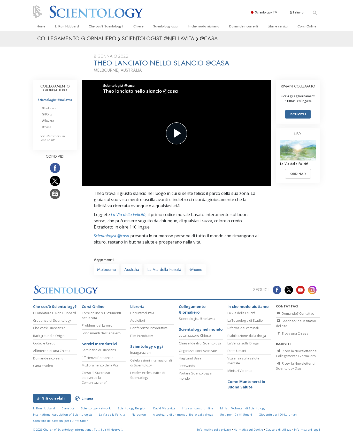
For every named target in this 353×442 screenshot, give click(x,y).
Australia (131, 269)
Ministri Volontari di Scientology (242, 408)
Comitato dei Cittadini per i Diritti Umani (61, 421)
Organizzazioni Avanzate (198, 350)
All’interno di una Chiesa (51, 350)
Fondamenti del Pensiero (101, 333)
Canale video (43, 365)
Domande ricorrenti (243, 26)
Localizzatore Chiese (195, 335)
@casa (46, 126)
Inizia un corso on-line (197, 408)
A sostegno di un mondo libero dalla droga (183, 414)
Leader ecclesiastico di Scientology (147, 375)
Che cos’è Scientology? (106, 26)
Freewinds (187, 365)
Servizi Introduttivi (99, 343)
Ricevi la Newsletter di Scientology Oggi (295, 366)
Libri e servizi (278, 26)
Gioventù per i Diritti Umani (278, 414)
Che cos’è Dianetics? (49, 328)
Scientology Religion (132, 408)
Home (41, 26)
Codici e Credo (44, 343)
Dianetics (68, 408)
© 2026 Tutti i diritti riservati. (78, 429)
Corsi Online (306, 26)
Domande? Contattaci (297, 313)
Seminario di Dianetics (99, 350)
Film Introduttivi (142, 335)
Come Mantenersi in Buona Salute (51, 138)
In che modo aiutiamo (203, 26)
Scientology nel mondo (201, 329)
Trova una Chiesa (294, 333)
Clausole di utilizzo (278, 429)
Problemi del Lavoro (97, 325)
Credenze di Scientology (52, 320)
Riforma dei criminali (243, 328)
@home (195, 269)
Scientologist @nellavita (55, 99)
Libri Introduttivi (142, 313)
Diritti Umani (236, 350)
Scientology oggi (165, 26)
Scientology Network (96, 408)
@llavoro (48, 120)
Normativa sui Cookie (248, 429)
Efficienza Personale (97, 357)
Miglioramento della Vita (100, 365)
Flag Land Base (190, 358)
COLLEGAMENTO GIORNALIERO (55, 88)
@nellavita (49, 108)
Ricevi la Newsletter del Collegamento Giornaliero (296, 353)
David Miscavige (164, 408)
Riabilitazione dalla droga (246, 335)
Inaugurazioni (140, 352)
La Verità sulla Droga (243, 343)
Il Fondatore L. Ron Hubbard (54, 313)
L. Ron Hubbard (67, 26)
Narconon (139, 414)
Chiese (138, 26)
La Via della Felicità (128, 214)
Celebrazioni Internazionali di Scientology (151, 362)
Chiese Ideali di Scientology (200, 343)
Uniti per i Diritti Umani (236, 414)
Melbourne (106, 269)
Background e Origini (49, 335)
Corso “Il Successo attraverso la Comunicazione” (96, 377)
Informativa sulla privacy (214, 429)
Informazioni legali (307, 429)
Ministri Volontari (240, 370)
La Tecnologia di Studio (245, 320)
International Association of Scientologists (62, 414)
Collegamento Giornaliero (192, 309)
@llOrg (47, 114)
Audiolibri (137, 320)
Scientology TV (266, 12)
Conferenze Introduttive (149, 328)
